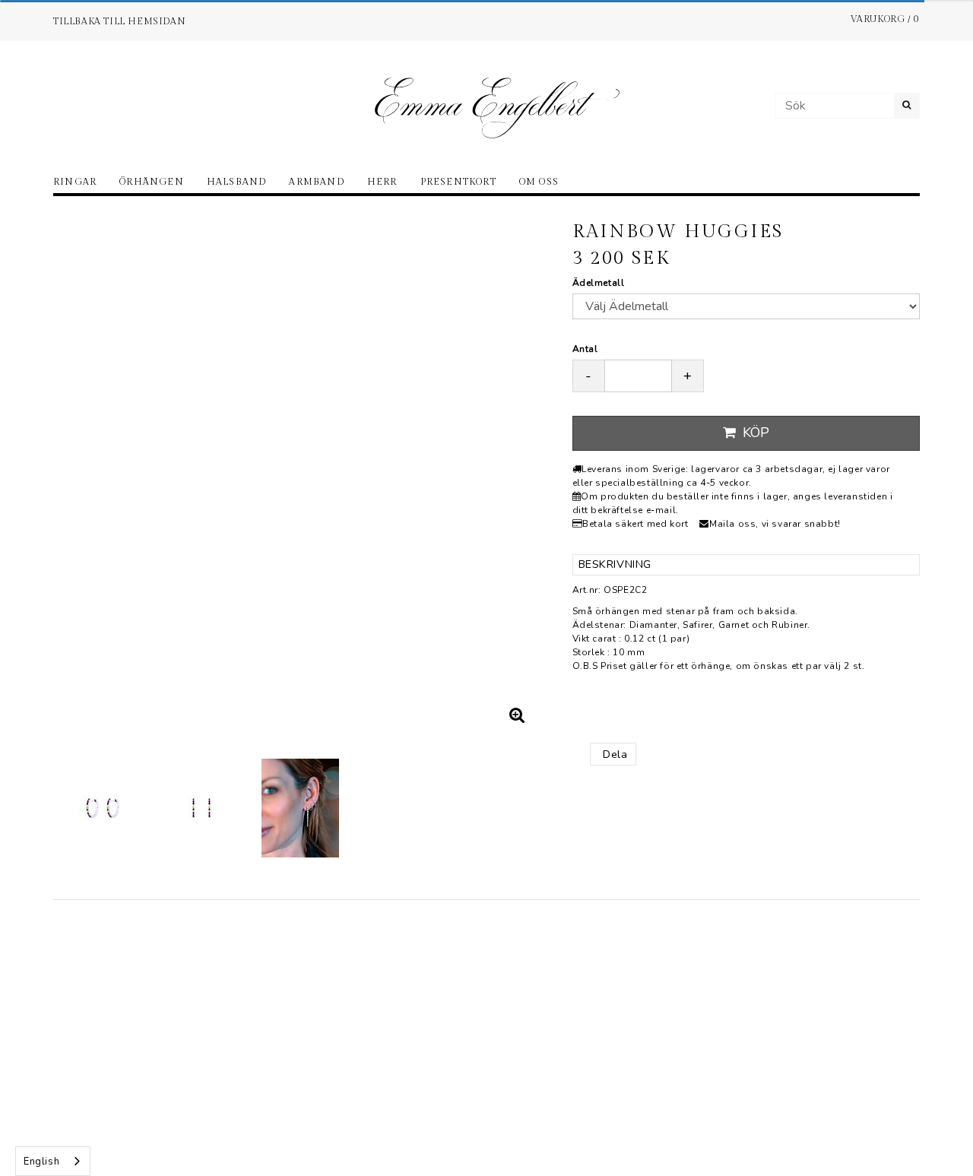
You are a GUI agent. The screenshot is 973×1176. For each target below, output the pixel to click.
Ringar (75, 181)
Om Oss (539, 181)
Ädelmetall (598, 283)
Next (523, 472)
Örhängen (151, 181)
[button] (518, 715)
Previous (79, 472)
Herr (382, 181)
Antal (585, 349)
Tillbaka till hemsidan (119, 21)
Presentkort (458, 181)
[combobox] (52, 1161)
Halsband (237, 181)
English (41, 1161)
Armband (316, 181)
